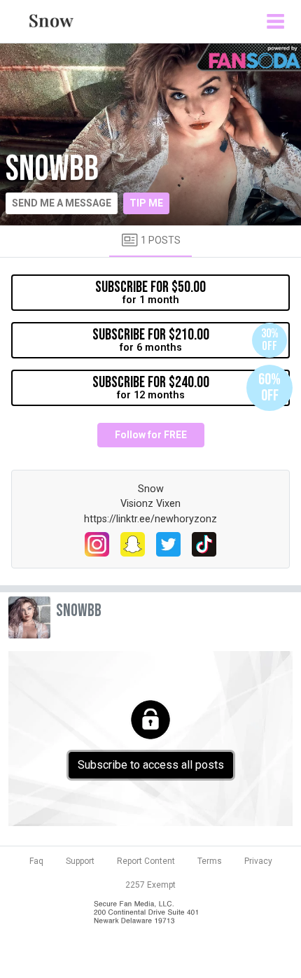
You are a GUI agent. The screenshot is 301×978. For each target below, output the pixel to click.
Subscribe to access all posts (151, 764)
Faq (36, 861)
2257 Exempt (150, 885)
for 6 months (185, 340)
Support (80, 861)
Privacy (258, 861)
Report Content (146, 861)
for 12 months (186, 387)
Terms (209, 861)
